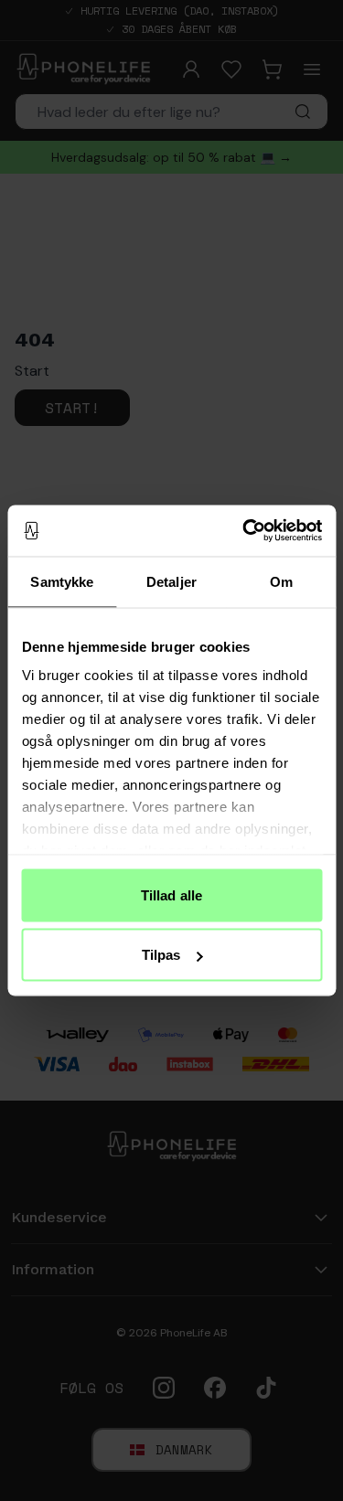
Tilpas (161, 955)
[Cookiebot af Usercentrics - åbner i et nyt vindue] (244, 531)
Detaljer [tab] (171, 581)
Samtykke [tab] (61, 581)
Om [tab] (281, 581)
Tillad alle (171, 894)
